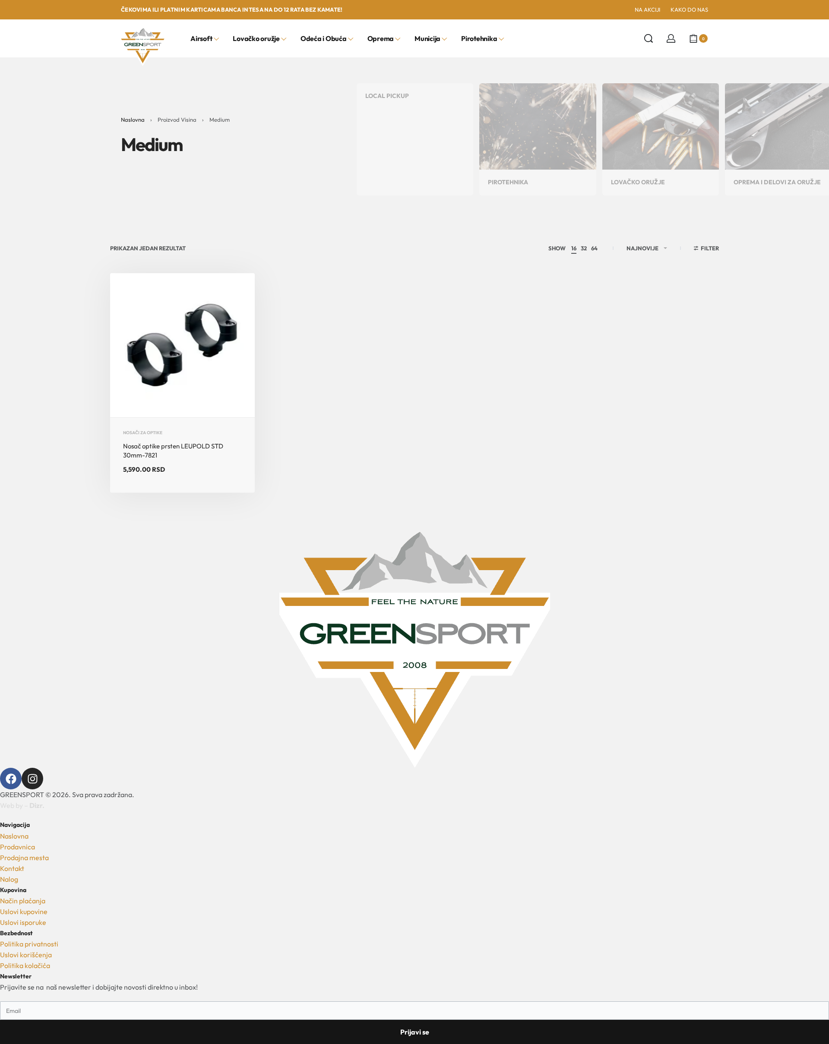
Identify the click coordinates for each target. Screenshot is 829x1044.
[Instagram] (32, 778)
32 (584, 248)
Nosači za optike (142, 433)
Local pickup (387, 96)
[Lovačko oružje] (660, 125)
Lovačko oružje (638, 182)
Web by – (22, 805)
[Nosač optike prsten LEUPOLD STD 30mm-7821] (182, 345)
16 (573, 248)
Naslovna (133, 119)
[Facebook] (11, 778)
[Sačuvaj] (234, 293)
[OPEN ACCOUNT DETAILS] (671, 38)
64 (594, 248)
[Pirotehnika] (537, 125)
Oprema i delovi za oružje (777, 182)
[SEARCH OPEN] (648, 38)
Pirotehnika (508, 182)
